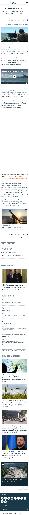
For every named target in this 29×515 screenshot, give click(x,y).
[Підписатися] (5, 501)
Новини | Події (5, 6)
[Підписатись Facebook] (2, 498)
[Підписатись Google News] (5, 498)
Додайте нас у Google (7, 513)
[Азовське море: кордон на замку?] (14, 216)
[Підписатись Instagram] (15, 498)
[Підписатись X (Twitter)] (8, 498)
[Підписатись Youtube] (12, 498)
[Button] (13, 20)
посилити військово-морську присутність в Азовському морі (14, 178)
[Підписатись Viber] (18, 498)
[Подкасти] (21, 513)
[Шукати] (26, 513)
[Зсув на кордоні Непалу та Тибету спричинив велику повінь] (14, 470)
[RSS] (25, 498)
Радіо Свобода (8, 73)
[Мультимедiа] (16, 513)
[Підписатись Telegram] (21, 498)
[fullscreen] (26, 83)
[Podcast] (2, 501)
